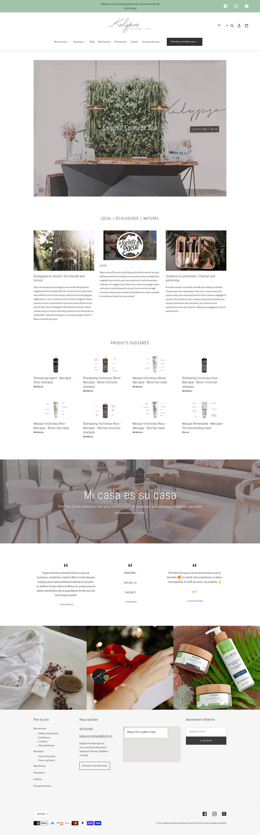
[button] (222, 25)
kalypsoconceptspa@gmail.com (95, 736)
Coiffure (43, 741)
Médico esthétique (48, 733)
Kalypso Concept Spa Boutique (175, 823)
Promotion (39, 772)
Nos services (40, 728)
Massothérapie (46, 745)
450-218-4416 (86, 728)
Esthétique (44, 737)
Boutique (38, 751)
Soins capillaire (47, 760)
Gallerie (38, 779)
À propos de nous (42, 786)
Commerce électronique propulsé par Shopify (207, 823)
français (41, 813)
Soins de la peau (47, 756)
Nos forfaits (40, 766)
